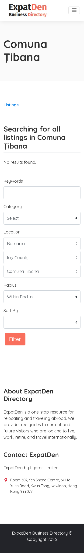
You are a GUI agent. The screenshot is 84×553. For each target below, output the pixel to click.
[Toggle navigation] (74, 10)
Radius (10, 285)
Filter (15, 339)
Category (13, 206)
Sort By (11, 310)
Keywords (13, 181)
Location (12, 232)
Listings (11, 105)
